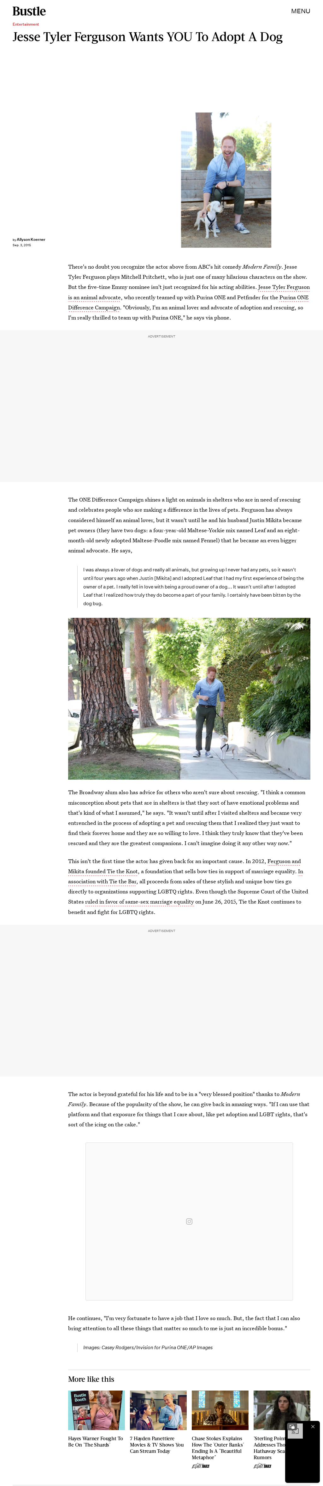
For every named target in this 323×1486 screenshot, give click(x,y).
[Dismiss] (313, 1426)
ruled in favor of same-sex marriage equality (139, 901)
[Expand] (292, 1426)
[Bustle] (29, 11)
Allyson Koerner (31, 239)
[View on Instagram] (189, 1221)
